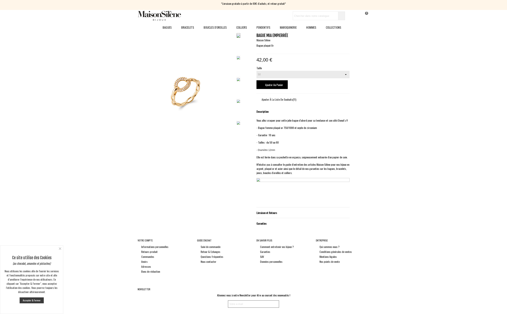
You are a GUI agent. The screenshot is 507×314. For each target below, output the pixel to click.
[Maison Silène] (159, 16)
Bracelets (187, 27)
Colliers (241, 27)
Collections (333, 27)
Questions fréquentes (212, 256)
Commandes (147, 256)
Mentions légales (328, 256)
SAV (262, 256)
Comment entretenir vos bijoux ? (277, 247)
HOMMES (311, 27)
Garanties (265, 252)
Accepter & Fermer (32, 300)
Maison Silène (263, 40)
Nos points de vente (329, 261)
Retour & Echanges (210, 252)
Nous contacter (208, 261)
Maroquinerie (288, 27)
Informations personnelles (154, 247)
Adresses (146, 266)
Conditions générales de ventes (335, 252)
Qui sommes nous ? (329, 247)
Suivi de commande (210, 247)
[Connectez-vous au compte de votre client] (350, 16)
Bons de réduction (150, 271)
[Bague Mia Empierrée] (185, 148)
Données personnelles (271, 261)
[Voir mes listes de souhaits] (357, 16)
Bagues (167, 27)
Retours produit (149, 252)
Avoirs (144, 261)
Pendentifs (263, 27)
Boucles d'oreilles (215, 27)
